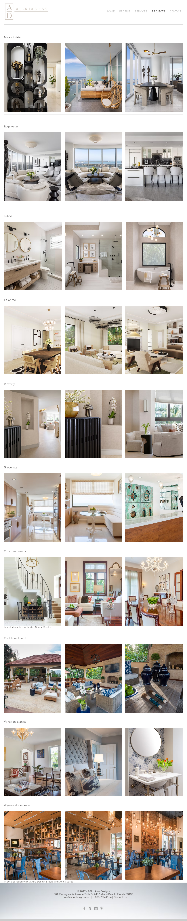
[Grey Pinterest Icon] (102, 908)
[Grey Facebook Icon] (84, 908)
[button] (32, 77)
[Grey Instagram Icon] (96, 908)
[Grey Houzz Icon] (90, 908)
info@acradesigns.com (77, 897)
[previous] (11, 79)
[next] (176, 79)
